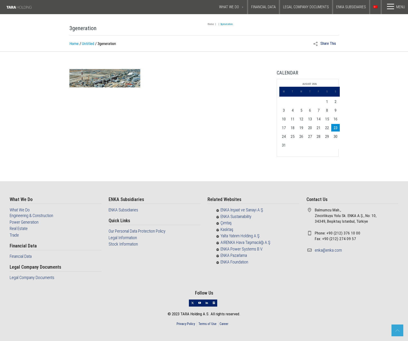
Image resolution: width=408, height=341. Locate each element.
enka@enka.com (328, 250)
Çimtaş (226, 222)
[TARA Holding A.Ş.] (32, 7)
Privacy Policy (186, 324)
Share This (327, 43)
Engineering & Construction (31, 215)
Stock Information (123, 244)
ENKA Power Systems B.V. (242, 249)
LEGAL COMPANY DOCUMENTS (306, 7)
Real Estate (19, 228)
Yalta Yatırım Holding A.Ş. (240, 235)
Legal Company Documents (32, 277)
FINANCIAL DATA (263, 7)
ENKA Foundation (234, 261)
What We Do (20, 209)
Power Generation (24, 222)
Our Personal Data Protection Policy (137, 231)
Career (224, 324)
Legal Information (123, 237)
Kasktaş (227, 229)
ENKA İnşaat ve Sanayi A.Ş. (242, 209)
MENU (400, 7)
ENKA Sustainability (236, 216)
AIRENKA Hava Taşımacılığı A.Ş (245, 242)
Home (211, 24)
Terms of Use (207, 324)
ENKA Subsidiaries (123, 209)
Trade (14, 235)
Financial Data (21, 256)
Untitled (88, 43)
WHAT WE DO (229, 7)
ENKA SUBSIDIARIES (351, 7)
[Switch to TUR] (376, 7)
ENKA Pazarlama (234, 255)
